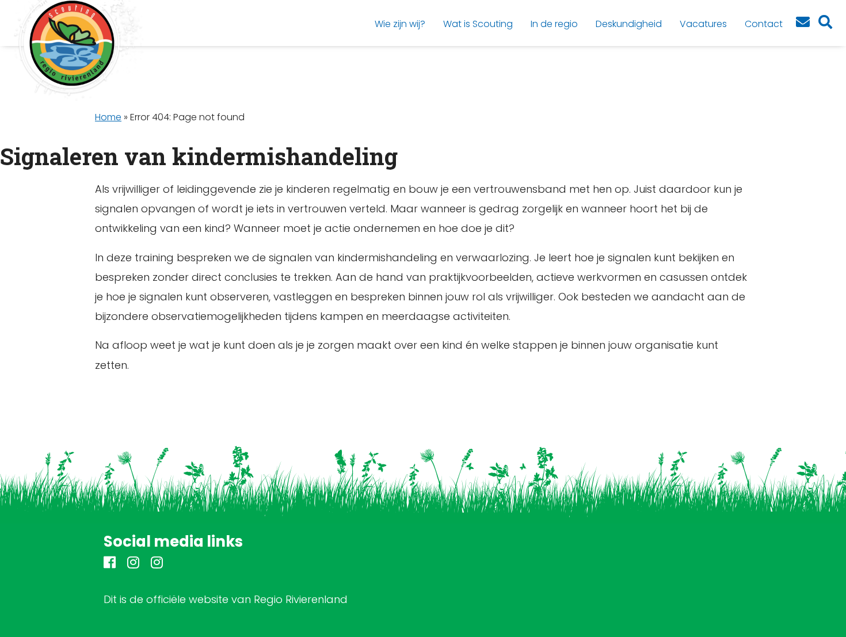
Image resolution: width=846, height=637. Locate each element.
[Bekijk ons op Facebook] (110, 564)
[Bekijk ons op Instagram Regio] (133, 564)
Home (108, 117)
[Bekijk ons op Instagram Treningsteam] (157, 564)
